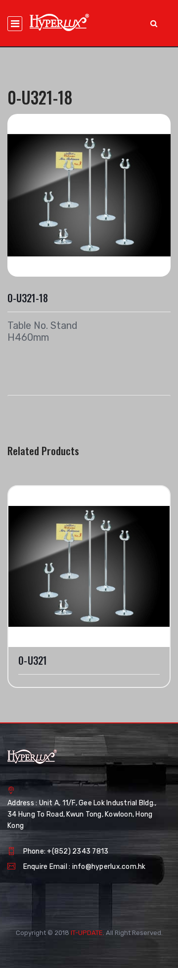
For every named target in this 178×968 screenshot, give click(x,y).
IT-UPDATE (87, 932)
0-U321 (32, 660)
